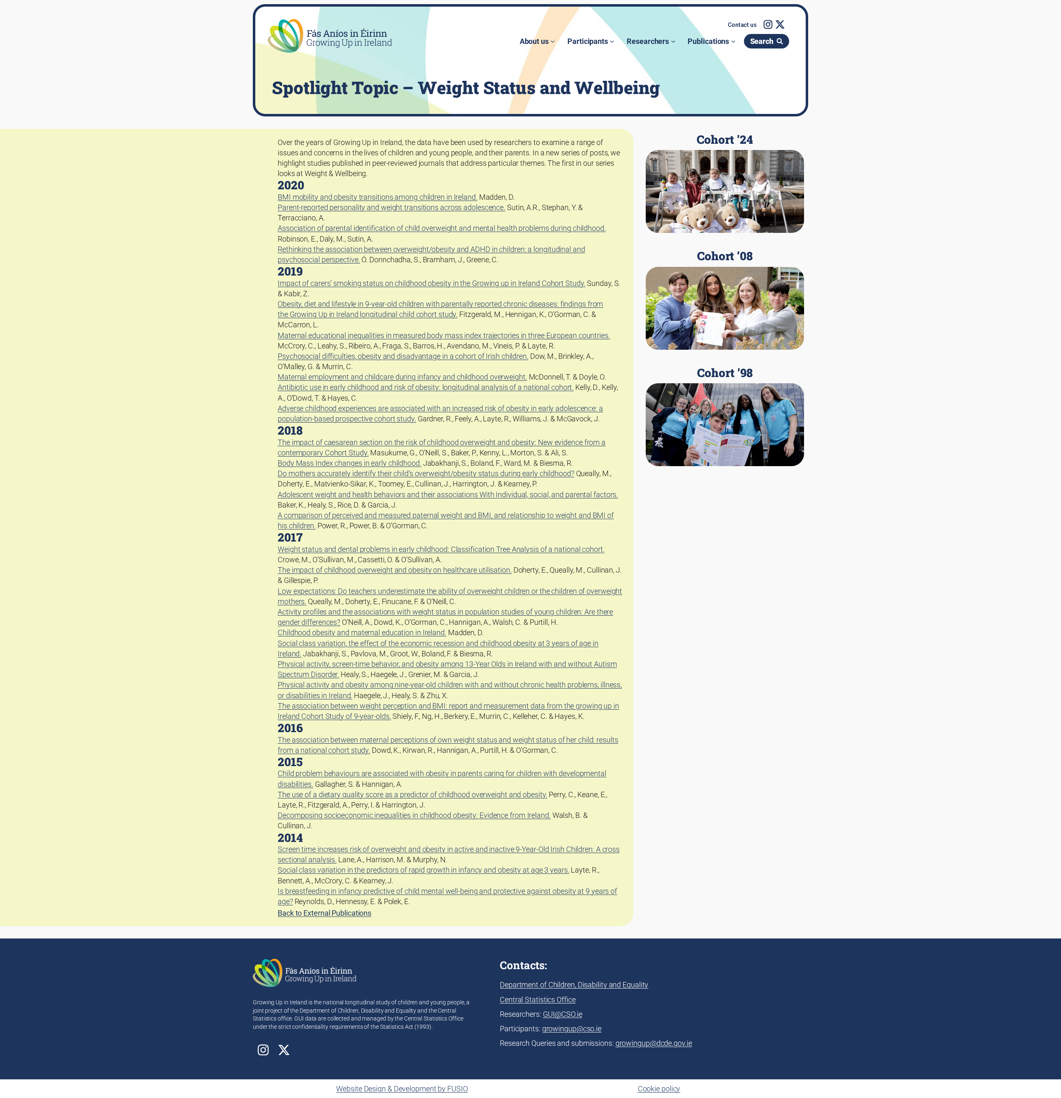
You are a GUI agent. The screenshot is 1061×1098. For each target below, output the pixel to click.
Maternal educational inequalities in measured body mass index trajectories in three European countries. (444, 335)
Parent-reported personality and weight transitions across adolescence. (391, 207)
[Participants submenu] (612, 41)
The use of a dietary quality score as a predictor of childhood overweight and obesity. (412, 794)
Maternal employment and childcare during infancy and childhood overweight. (402, 376)
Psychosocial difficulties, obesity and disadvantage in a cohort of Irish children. (403, 356)
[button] (742, 25)
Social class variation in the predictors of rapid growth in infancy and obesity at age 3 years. (423, 870)
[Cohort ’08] (725, 299)
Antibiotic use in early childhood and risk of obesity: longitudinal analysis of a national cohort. (426, 387)
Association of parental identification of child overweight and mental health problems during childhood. (442, 228)
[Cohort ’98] (725, 416)
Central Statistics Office (538, 999)
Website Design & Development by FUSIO (402, 1088)
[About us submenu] (552, 41)
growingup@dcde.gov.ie (653, 1043)
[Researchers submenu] (673, 41)
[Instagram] (768, 24)
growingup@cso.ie (571, 1028)
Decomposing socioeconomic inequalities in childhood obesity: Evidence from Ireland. (414, 815)
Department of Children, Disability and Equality (574, 984)
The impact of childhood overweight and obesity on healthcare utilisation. (395, 570)
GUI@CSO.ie (562, 1014)
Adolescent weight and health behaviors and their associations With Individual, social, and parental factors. (448, 494)
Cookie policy (659, 1088)
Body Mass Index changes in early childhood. (349, 463)
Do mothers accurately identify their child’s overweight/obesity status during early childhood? (426, 473)
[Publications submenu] (733, 41)
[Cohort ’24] (725, 183)
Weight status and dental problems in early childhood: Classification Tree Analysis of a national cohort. (441, 549)
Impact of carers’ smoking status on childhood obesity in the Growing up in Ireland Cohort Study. (431, 283)
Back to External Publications (324, 913)
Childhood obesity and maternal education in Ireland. (362, 632)
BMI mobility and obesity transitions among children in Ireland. (377, 197)
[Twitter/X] (780, 24)
